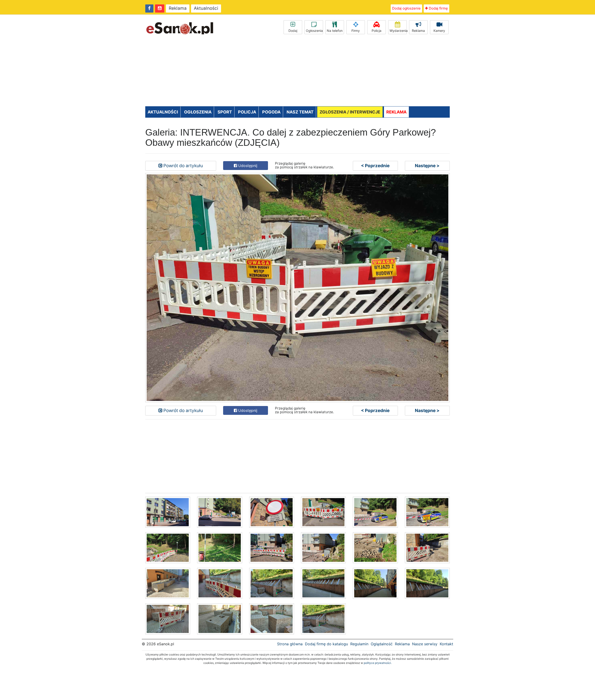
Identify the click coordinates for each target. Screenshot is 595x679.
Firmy (355, 31)
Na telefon (335, 31)
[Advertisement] (297, 71)
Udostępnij (247, 165)
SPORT (225, 112)
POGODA (271, 112)
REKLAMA (396, 112)
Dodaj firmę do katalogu (326, 644)
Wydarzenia (398, 31)
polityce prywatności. (378, 663)
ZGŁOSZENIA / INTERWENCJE (350, 112)
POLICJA (247, 112)
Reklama (178, 8)
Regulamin (359, 644)
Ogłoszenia (314, 31)
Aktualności (206, 8)
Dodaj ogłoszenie (406, 8)
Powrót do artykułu (182, 165)
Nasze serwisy (424, 644)
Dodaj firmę (438, 8)
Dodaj (292, 31)
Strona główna (290, 644)
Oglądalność (382, 644)
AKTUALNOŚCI (163, 112)
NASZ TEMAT (300, 112)
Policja (376, 31)
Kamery (439, 31)
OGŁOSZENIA (198, 112)
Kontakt (446, 644)
